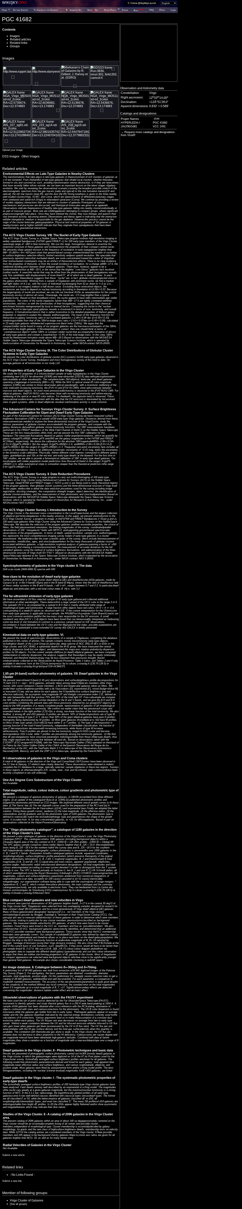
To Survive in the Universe (46, 10)
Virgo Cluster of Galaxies (26, 1200)
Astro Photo (110, 10)
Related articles (20, 39)
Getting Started (20, 10)
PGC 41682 (160, 122)
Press (162, 10)
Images (15, 36)
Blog (138, 10)
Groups (15, 46)
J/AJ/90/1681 (129, 126)
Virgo (152, 92)
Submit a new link (12, 1181)
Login (173, 10)
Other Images (31, 156)
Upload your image (12, 150)
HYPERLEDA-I (130, 122)
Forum (125, 10)
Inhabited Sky (76, 10)
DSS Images (10, 156)
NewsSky (92, 10)
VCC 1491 (159, 126)
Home (4, 10)
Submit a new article (13, 1155)
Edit (157, 118)
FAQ (151, 10)
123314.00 (158, 97)
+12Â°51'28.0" (158, 102)
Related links (18, 42)
